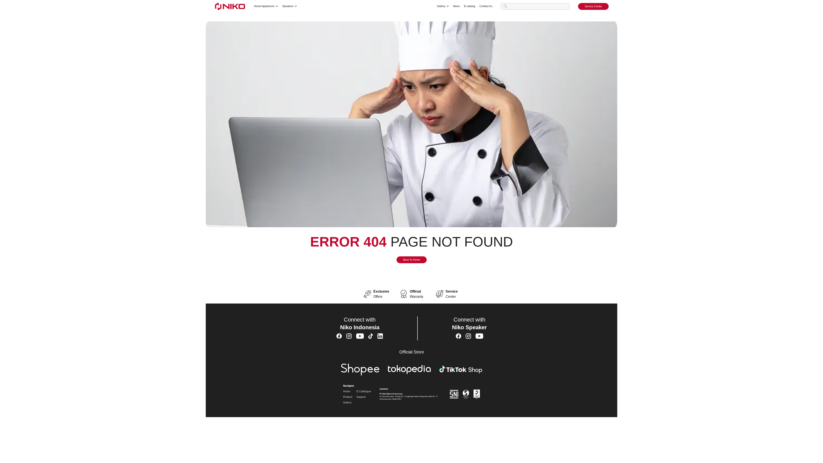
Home (346, 391)
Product (347, 396)
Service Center (593, 6)
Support (361, 396)
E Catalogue (363, 391)
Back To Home (411, 259)
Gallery (347, 402)
